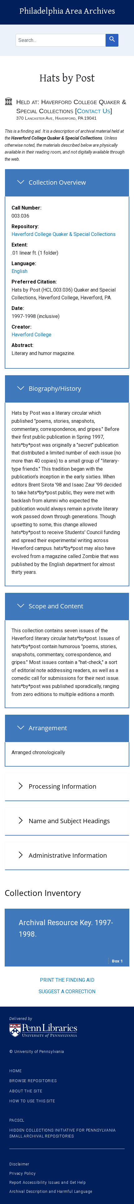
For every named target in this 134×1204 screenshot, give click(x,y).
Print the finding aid (67, 980)
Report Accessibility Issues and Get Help (47, 1182)
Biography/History (55, 388)
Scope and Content (56, 606)
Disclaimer (19, 1164)
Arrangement (48, 728)
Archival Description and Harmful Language (50, 1191)
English (19, 271)
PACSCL (16, 1120)
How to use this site (32, 1101)
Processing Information (62, 786)
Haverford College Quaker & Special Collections (64, 234)
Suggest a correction (67, 991)
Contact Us (93, 110)
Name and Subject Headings (69, 821)
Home (15, 1071)
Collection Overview (57, 182)
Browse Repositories (33, 1081)
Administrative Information (68, 855)
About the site (25, 1091)
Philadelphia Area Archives (67, 11)
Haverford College (31, 335)
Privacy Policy (22, 1173)
